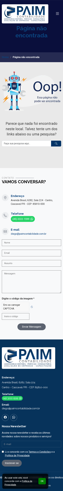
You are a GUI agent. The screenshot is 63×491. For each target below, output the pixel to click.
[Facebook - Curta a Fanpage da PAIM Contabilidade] (5, 417)
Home (5, 57)
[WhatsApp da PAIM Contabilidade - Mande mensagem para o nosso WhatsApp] (13, 417)
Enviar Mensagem (31, 326)
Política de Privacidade (17, 455)
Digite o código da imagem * (18, 298)
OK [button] (42, 481)
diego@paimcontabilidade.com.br (28, 233)
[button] (57, 13)
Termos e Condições (40, 451)
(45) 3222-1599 (21, 219)
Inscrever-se (12, 463)
